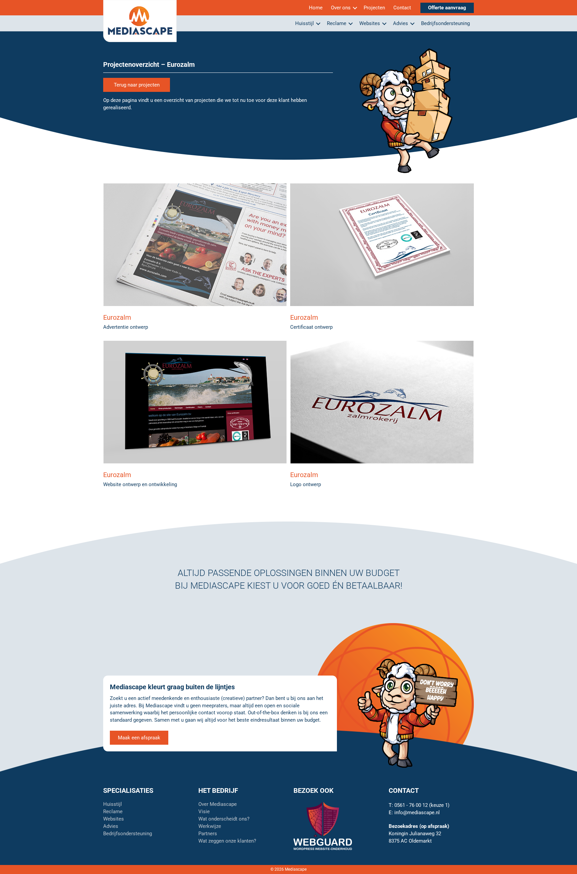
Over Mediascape (217, 804)
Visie (204, 812)
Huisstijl (304, 23)
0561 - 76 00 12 (411, 805)
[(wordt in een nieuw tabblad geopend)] (323, 826)
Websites (369, 23)
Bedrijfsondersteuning (445, 23)
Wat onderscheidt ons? (223, 819)
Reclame (336, 23)
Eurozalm (117, 317)
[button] (355, 7)
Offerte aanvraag (447, 8)
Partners (207, 834)
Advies (400, 23)
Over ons (341, 8)
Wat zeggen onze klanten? (227, 841)
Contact (402, 8)
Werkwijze (209, 826)
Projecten (374, 8)
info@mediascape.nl (417, 813)
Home (316, 8)
